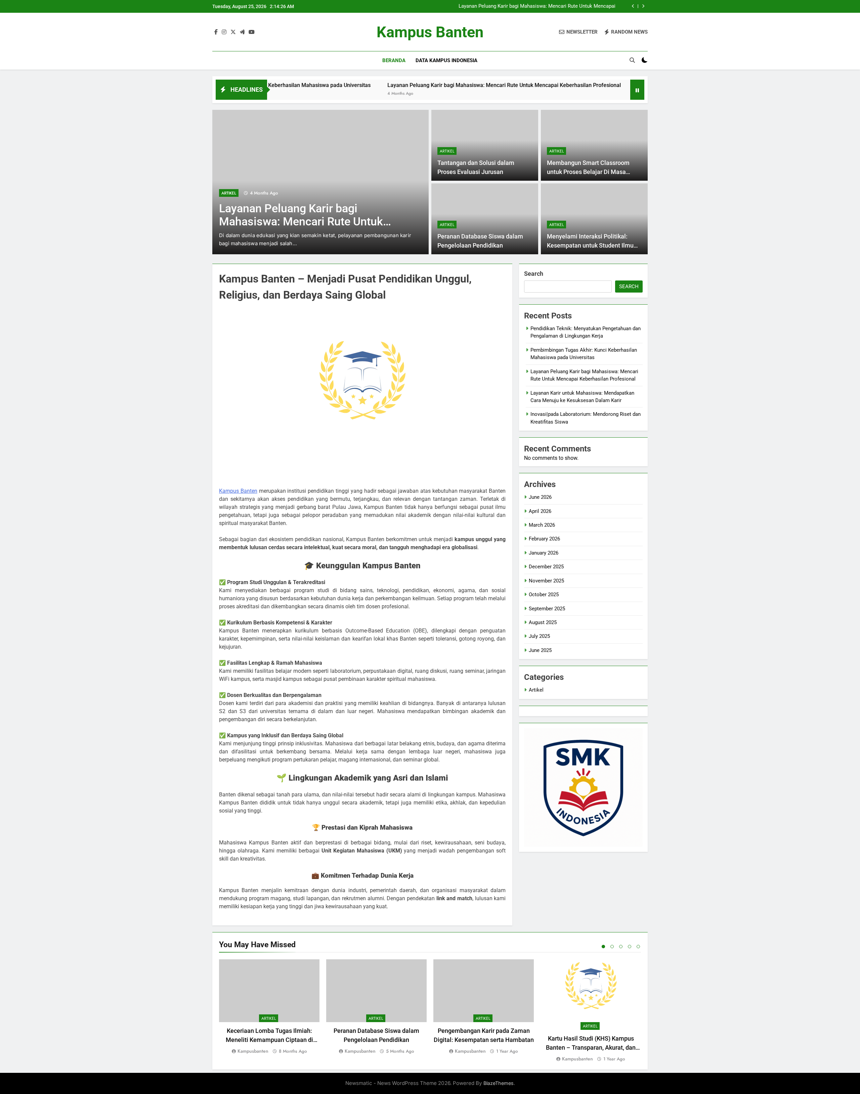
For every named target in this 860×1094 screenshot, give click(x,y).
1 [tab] (603, 946)
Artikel (228, 193)
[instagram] (224, 32)
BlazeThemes (498, 1083)
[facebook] (216, 32)
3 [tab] (620, 946)
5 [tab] (638, 946)
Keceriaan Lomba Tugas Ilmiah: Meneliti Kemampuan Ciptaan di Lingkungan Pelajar (269, 1039)
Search (533, 273)
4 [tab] (629, 946)
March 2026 (542, 525)
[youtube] (252, 32)
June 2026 (540, 497)
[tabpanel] (269, 1007)
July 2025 (539, 636)
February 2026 (544, 539)
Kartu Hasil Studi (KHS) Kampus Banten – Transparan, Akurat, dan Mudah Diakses (591, 1047)
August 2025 (543, 622)
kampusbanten (253, 1051)
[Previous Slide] (633, 6)
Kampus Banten (430, 32)
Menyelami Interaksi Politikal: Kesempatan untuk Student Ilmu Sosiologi (590, 245)
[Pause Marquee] (637, 90)
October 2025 (544, 595)
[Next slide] (643, 6)
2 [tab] (612, 946)
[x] (233, 32)
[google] (242, 32)
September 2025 (547, 609)
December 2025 (546, 567)
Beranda (393, 60)
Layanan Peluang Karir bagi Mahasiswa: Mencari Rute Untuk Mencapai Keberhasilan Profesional (537, 6)
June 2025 (540, 650)
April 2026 (540, 511)
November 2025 (546, 581)
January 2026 (543, 553)
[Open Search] (632, 60)
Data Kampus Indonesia (446, 60)
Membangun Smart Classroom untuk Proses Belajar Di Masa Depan (588, 172)
